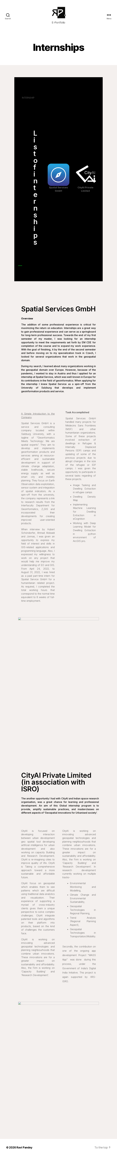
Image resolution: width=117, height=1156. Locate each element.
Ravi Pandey (24, 1147)
